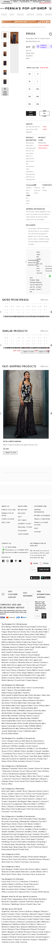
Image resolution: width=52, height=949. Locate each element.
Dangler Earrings (24, 834)
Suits (46, 791)
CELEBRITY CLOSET (24, 523)
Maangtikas (25, 821)
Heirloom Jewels (8, 826)
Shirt (45, 872)
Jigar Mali (40, 675)
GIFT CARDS (22, 520)
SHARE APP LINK (44, 569)
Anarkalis (14, 768)
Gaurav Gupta (7, 657)
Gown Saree (19, 781)
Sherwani (32, 791)
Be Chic (14, 756)
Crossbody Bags (8, 844)
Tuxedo (4, 801)
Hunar (34, 746)
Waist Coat (19, 794)
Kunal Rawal (14, 698)
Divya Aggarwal (18, 665)
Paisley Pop (41, 759)
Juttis (23, 839)
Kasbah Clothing (18, 716)
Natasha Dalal (18, 627)
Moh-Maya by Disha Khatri (32, 741)
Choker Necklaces (21, 837)
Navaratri (5, 901)
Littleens (23, 889)
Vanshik (26, 693)
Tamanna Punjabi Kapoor (35, 678)
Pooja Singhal (30, 627)
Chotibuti (34, 881)
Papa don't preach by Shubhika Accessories (19, 759)
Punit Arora (21, 721)
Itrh (33, 675)
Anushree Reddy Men (29, 708)
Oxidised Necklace (37, 837)
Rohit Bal (28, 650)
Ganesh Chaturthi (26, 901)
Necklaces (6, 819)
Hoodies (5, 796)
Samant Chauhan (40, 662)
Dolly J (46, 629)
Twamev (23, 698)
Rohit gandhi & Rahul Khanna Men (15, 695)
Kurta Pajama (28, 799)
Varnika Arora (7, 743)
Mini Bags (31, 844)
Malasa (31, 673)
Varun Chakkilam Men (27, 731)
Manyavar (6, 637)
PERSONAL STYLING (25, 527)
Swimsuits (17, 779)
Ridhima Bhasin (8, 650)
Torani (12, 673)
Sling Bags (41, 842)
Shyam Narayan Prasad (35, 665)
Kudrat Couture (33, 716)
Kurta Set (17, 859)
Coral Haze (23, 756)
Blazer (39, 872)
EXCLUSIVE (21, 513)
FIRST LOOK (6, 522)
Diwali (4, 899)
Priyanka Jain (19, 667)
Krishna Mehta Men (19, 703)
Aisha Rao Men (39, 710)
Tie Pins (28, 794)
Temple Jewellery (8, 831)
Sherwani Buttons (8, 799)
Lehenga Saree (7, 781)
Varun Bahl (13, 660)
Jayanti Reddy (7, 639)
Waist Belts (21, 842)
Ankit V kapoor (8, 690)
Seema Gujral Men (9, 726)
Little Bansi (24, 881)
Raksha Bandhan (39, 899)
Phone (46, 563)
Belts (17, 839)
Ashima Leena (43, 657)
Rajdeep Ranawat (10, 647)
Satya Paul (41, 627)
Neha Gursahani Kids (10, 889)
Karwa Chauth (26, 904)
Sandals (11, 839)
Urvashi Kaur (20, 680)
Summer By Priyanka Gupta (12, 634)
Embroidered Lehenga (37, 857)
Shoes (4, 839)
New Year (37, 904)
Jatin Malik (15, 708)
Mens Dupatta (33, 801)
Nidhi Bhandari (43, 753)
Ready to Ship (41, 781)
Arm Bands (28, 824)
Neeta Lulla (23, 660)
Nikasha (5, 660)
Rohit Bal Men (34, 695)
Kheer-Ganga (33, 698)
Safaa (16, 675)
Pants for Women (8, 776)
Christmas (6, 904)
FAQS (36, 528)
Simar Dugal (21, 673)
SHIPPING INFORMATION (39, 511)
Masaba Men (26, 718)
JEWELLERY (25, 1)
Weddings (15, 904)
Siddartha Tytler (8, 655)
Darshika (40, 700)
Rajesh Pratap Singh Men (11, 693)
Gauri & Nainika (39, 637)
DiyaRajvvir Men (20, 713)
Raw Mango (6, 627)
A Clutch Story (30, 753)
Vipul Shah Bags (35, 756)
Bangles (42, 819)
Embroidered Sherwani (19, 872)
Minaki (17, 751)
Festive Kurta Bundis (35, 806)
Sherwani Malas (30, 804)
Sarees (31, 768)
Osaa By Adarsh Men (39, 632)
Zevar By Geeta (8, 748)
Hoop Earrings (7, 837)
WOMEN (6, 1)
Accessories (6, 804)
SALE (20, 516)
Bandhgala (22, 801)
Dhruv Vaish (26, 688)
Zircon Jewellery (25, 829)
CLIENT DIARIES (23, 534)
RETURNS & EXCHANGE (42, 515)
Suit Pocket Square (40, 794)
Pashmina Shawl (40, 847)
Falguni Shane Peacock (11, 632)
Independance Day (19, 899)
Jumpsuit (44, 801)
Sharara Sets (31, 771)
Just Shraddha (41, 748)
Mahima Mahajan (8, 642)
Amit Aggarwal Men (24, 705)
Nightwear (35, 779)
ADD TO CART (44, 113)
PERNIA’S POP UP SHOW (8, 514)
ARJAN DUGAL (7, 713)
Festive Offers (7, 784)
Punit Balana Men (8, 705)
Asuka (5, 698)
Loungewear (17, 804)
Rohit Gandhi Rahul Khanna (25, 657)
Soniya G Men (22, 726)
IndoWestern (21, 806)
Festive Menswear (19, 809)
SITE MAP (37, 532)
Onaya (28, 637)
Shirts (25, 791)
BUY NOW (31, 113)
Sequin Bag (18, 847)
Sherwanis (7, 771)
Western (11, 806)
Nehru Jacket (16, 791)
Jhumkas (36, 834)
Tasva (4, 688)
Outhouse (5, 746)
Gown (22, 771)
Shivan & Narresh (17, 637)
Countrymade (37, 688)
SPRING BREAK (35, 726)
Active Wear (40, 809)
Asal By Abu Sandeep (33, 629)
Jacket (32, 872)
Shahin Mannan (8, 680)
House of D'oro (7, 751)
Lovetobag (7, 753)
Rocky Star (25, 632)
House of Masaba (18, 670)
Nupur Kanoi (37, 642)
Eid (30, 899)
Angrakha (12, 801)
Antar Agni (6, 629)
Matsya (6, 673)
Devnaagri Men (34, 703)
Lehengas (5, 768)
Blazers (32, 796)
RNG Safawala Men (9, 723)
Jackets (46, 776)
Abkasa (29, 710)
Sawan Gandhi (44, 670)
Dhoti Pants (32, 774)
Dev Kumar (6, 703)
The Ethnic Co (7, 700)
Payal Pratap (33, 644)
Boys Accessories (38, 874)
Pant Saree (30, 781)
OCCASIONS (22, 530)
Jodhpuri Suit (40, 799)
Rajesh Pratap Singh (27, 647)
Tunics (5, 774)
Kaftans (46, 771)
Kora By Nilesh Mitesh (10, 733)
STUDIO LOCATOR (8, 519)
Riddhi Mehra (41, 647)
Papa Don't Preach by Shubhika (14, 644)
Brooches (18, 811)
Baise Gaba (29, 634)
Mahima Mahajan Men (10, 718)
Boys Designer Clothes (10, 869)
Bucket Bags (21, 844)
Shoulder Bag (7, 847)
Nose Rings (14, 821)
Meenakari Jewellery (33, 826)
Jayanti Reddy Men (9, 731)
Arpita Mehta (32, 670)
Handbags (6, 842)
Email (36, 563)
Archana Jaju (7, 675)
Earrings (14, 819)
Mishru (19, 642)
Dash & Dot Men (14, 688)
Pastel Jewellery (40, 829)
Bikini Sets (32, 776)
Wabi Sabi (46, 695)
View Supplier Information (43, 146)
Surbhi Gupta (40, 673)
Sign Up (44, 616)
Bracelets (28, 819)
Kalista (17, 639)
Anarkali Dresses (35, 859)
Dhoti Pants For (8, 862)
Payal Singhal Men (9, 721)
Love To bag (19, 743)
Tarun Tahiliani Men (41, 705)
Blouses (44, 779)
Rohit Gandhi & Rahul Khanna (13, 652)
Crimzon (36, 761)
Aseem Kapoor (32, 680)
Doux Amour (18, 753)
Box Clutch (28, 847)
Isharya (17, 741)
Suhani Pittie (6, 761)
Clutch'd (40, 743)
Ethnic (4, 806)
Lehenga (23, 857)
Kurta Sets (23, 768)
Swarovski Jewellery (10, 829)
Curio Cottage (7, 741)
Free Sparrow (28, 886)
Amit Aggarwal (35, 660)
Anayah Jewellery (42, 751)
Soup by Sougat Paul (34, 667)
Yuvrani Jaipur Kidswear (11, 886)
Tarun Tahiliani (21, 655)
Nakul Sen (27, 642)
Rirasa (30, 33)
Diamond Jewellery (24, 831)
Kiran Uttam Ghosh (28, 639)
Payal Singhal (34, 655)
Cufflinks (40, 804)
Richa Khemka (25, 675)
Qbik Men (5, 708)
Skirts (39, 776)
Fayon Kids (6, 881)
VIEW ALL (44, 300)
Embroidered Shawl (9, 849)
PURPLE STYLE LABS (9, 509)
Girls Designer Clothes (10, 857)
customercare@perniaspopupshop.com (17, 552)
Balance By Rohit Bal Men (30, 728)
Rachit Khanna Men (9, 710)
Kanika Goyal (7, 667)
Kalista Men (6, 716)
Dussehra (14, 901)
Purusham (18, 700)
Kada (46, 837)
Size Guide (44, 67)
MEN (15, 1)
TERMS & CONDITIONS (42, 519)
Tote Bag (40, 844)
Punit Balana (44, 644)
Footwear (5, 811)
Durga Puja (39, 901)
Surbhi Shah (6, 665)
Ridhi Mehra (40, 634)
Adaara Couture (8, 678)
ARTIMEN (21, 710)
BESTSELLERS (22, 509)
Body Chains (18, 824)
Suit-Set (40, 796)
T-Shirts (25, 796)
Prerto (29, 761)
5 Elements (6, 756)
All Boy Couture (8, 892)
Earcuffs (42, 821)
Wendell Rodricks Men (10, 728)
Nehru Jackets (41, 869)
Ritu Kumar (19, 650)
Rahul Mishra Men (34, 721)
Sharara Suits (7, 859)
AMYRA (46, 756)
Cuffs (21, 819)
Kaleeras (34, 821)
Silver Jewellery (39, 831)
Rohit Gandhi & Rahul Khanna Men (31, 723)
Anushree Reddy (17, 629)
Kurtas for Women (42, 768)
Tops (40, 771)
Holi (9, 899)
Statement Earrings (9, 834)
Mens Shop (6, 809)
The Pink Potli (30, 743)
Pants (4, 794)
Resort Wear (21, 776)
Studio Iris (20, 678)
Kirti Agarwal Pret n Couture (26, 892)
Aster (29, 746)
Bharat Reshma (29, 700)
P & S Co (15, 881)
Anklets (37, 824)
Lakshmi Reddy (7, 884)
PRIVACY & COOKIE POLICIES (41, 524)
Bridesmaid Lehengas (17, 774)
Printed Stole (24, 849)
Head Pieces (6, 824)
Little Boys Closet (21, 884)
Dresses (16, 771)
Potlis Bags (30, 839)
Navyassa (34, 884)
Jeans (19, 799)
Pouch (13, 842)
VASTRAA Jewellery (18, 746)
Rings (35, 819)
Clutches (40, 839)
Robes (12, 796)
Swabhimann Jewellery (24, 748)
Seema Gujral (31, 652)
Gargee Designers (35, 713)
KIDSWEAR (37, 1)
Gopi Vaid (6, 670)
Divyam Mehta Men (22, 690)
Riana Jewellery (27, 751)
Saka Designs (32, 889)
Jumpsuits (7, 779)
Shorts (18, 796)
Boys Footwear (24, 874)
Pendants (19, 826)
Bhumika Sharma (25, 662)
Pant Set (30, 809)
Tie (12, 811)
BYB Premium (44, 892)
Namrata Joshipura (9, 662)
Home (4, 27)
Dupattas (25, 779)
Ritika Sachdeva (19, 761)
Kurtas (39, 791)
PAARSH (35, 718)
